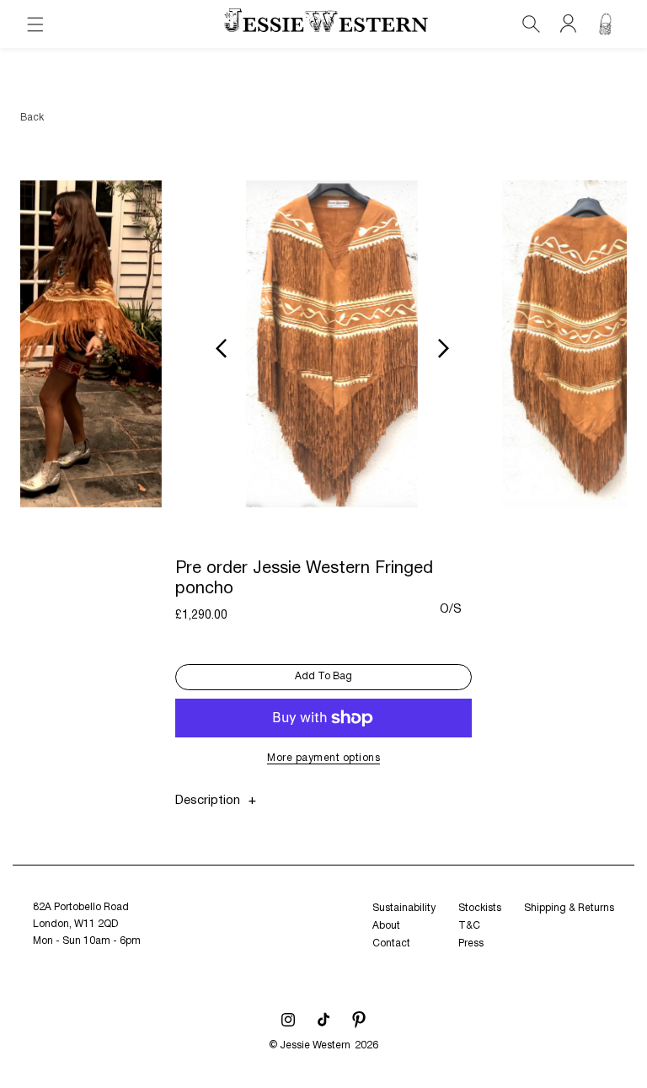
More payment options (323, 758)
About (386, 925)
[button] (35, 24)
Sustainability (404, 908)
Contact (391, 943)
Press (471, 943)
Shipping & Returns (569, 908)
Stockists (479, 908)
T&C (469, 925)
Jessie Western (315, 1045)
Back (32, 117)
